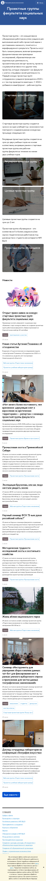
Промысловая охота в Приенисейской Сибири (22, 449)
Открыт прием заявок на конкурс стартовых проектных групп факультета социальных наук (20, 316)
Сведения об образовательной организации (17, 848)
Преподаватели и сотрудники (12, 824)
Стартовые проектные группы (21, 95)
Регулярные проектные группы (21, 161)
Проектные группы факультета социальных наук (23, 13)
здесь (37, 863)
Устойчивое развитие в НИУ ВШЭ (13, 821)
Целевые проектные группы (20, 190)
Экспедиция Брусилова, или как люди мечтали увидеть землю (22, 486)
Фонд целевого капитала (11, 837)
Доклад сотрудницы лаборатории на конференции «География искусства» (22, 751)
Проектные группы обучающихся (22, 247)
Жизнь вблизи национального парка (21, 616)
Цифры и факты (7, 815)
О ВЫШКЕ (6, 812)
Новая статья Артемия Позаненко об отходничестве (22, 345)
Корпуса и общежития (10, 828)
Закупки (5, 831)
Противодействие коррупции (12, 840)
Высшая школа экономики (14, 3)
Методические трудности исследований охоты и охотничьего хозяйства (21, 551)
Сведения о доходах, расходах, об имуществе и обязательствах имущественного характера (18, 844)
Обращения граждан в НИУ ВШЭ (13, 834)
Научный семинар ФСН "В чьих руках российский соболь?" (22, 517)
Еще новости (10, 794)
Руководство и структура (10, 818)
